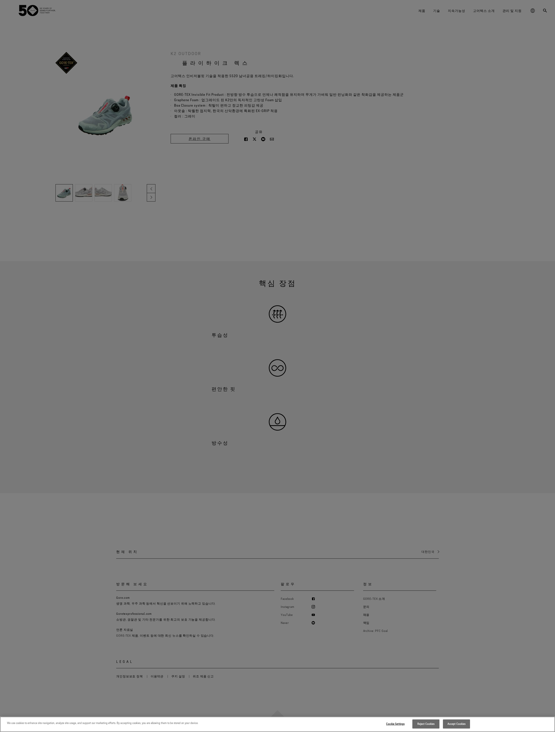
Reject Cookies (426, 723)
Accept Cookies (456, 723)
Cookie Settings (395, 723)
